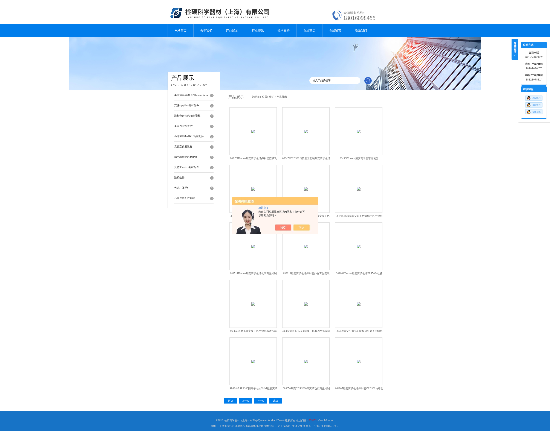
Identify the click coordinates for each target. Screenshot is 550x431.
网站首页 (180, 30)
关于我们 (206, 30)
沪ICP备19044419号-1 (327, 426)
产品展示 (232, 30)
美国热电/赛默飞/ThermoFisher (191, 95)
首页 (271, 96)
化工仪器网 (284, 426)
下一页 (260, 400)
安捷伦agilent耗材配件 (186, 105)
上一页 (245, 400)
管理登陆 (297, 426)
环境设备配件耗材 (184, 198)
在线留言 (335, 30)
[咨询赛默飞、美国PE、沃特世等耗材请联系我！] (533, 99)
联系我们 (361, 30)
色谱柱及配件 (182, 187)
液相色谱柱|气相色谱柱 (187, 115)
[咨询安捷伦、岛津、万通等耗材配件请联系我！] (533, 106)
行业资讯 (258, 30)
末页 (275, 400)
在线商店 (309, 30)
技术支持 (284, 30)
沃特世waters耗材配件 (186, 167)
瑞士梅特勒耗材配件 (185, 156)
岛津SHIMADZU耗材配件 (189, 136)
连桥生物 (179, 177)
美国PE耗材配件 (183, 125)
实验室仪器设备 (183, 146)
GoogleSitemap (326, 420)
